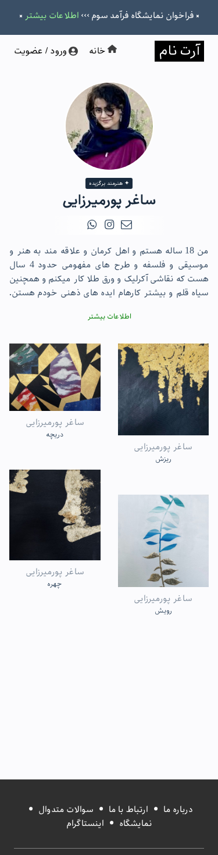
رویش (163, 611)
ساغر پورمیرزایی (163, 447)
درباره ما (178, 810)
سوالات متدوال (66, 810)
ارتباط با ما (128, 810)
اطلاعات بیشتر (51, 16)
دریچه (54, 435)
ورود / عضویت (41, 51)
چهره (54, 584)
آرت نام (179, 51)
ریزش (163, 459)
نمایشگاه (135, 824)
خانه (97, 51)
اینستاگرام (85, 824)
